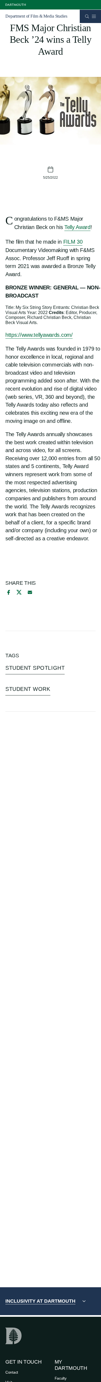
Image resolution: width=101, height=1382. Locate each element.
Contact (11, 1372)
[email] (30, 592)
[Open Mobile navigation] (94, 16)
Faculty (61, 1378)
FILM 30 (73, 242)
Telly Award (77, 227)
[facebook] (7, 592)
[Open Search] (87, 16)
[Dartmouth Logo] (15, 5)
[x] (19, 592)
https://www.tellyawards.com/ (39, 335)
